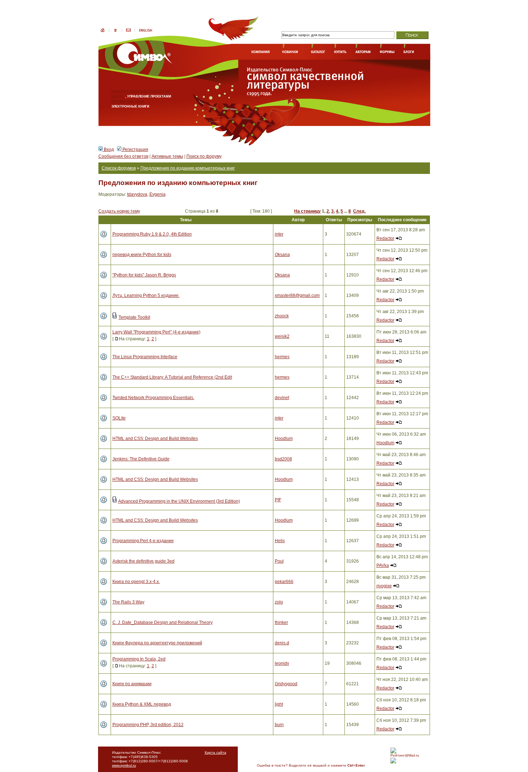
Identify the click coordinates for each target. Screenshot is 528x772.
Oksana (282, 254)
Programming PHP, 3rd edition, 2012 (148, 724)
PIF (278, 499)
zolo (279, 602)
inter (279, 234)
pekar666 (284, 581)
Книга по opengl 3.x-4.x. (136, 581)
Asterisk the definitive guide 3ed (143, 561)
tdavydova (137, 194)
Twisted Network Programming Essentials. (153, 397)
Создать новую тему (119, 211)
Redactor (385, 238)
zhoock (282, 315)
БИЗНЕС (118, 96)
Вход (108, 149)
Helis (280, 540)
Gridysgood (286, 683)
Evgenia (157, 194)
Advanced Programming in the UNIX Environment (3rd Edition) (179, 501)
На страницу (307, 211)
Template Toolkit (134, 317)
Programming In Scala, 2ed (139, 659)
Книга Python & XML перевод (141, 704)
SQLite (119, 418)
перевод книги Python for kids (141, 254)
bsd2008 (283, 458)
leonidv (282, 663)
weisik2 (282, 336)
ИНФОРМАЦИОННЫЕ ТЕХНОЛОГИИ (140, 91)
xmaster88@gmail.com (297, 295)
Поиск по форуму (204, 156)
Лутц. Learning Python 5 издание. (146, 295)
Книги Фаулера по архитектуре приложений (157, 642)
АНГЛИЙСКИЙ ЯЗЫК (127, 101)
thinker (281, 622)
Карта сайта (215, 752)
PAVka (382, 565)
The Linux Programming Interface (144, 356)
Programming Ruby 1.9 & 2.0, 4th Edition (152, 234)
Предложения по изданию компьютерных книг (187, 168)
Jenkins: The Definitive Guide (141, 458)
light (279, 704)
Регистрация (134, 149)
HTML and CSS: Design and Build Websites (155, 438)
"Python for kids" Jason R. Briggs (144, 275)
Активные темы (167, 156)
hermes (282, 356)
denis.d (282, 642)
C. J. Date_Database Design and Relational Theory (162, 622)
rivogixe (384, 585)
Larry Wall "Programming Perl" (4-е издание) (156, 332)
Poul (279, 561)
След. (359, 211)
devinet (282, 397)
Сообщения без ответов (123, 156)
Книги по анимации (132, 683)
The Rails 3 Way (128, 602)
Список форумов (119, 168)
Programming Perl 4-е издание (143, 540)
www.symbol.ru (124, 765)
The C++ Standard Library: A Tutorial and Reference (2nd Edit (172, 377)
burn (279, 724)
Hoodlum (284, 438)
